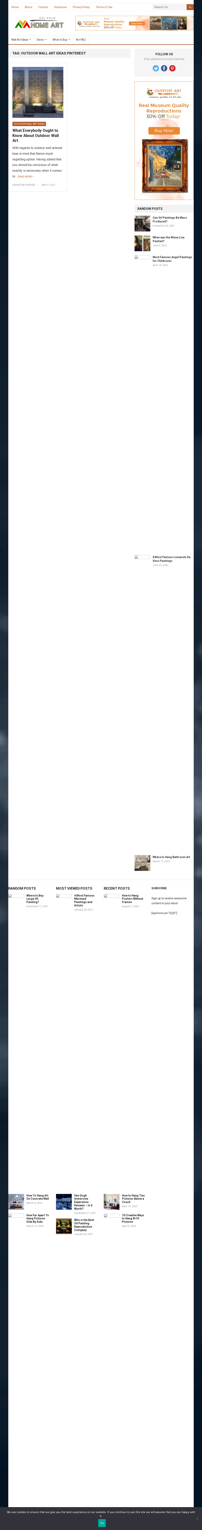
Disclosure (60, 7)
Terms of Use (104, 7)
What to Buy (59, 39)
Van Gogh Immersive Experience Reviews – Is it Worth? (83, 1202)
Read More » (26, 176)
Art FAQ (81, 39)
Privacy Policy (81, 7)
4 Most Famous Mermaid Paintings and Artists (84, 900)
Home (15, 7)
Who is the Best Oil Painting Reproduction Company (84, 1224)
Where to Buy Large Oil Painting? (34, 899)
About (28, 7)
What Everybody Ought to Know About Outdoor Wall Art (35, 135)
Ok (102, 1523)
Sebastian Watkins (23, 185)
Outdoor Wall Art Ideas (29, 124)
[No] (197, 1519)
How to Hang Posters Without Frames (132, 899)
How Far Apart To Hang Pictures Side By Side (37, 1219)
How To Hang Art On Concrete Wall (37, 1197)
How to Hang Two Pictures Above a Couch (133, 1199)
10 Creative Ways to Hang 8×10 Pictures (133, 1219)
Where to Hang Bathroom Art (171, 857)
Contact (43, 7)
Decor (40, 39)
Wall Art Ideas (19, 39)
